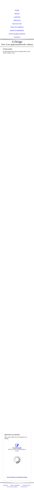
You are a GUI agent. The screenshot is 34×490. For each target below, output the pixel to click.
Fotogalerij (12, 487)
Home (17, 10)
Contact (17, 37)
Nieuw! (17, 14)
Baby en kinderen (17, 30)
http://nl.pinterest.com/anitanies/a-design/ (17, 477)
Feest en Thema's (17, 27)
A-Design (17, 17)
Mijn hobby (15, 485)
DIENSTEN (17, 20)
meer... (4, 332)
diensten (26, 485)
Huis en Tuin (17, 24)
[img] (17, 4)
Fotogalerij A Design (17, 34)
